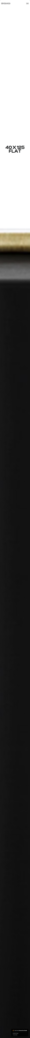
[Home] (27, 3)
